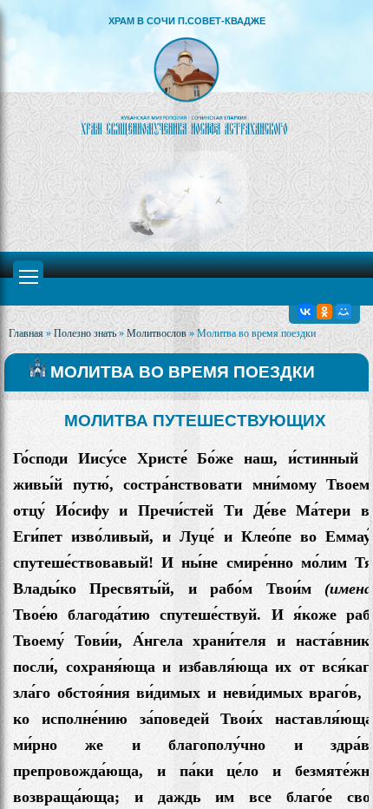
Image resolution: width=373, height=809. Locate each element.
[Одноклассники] (324, 311)
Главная (26, 333)
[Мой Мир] (343, 311)
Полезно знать (85, 333)
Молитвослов (156, 333)
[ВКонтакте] (305, 311)
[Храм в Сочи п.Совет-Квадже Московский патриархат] (186, 85)
